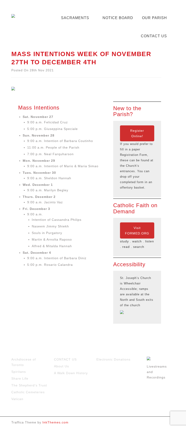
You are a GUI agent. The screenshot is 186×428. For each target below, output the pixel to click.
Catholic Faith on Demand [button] (135, 208)
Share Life (19, 378)
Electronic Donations (113, 359)
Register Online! (137, 133)
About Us (61, 366)
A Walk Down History (71, 373)
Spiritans (18, 371)
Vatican (17, 399)
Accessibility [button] (129, 264)
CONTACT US (154, 36)
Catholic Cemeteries (28, 392)
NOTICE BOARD (118, 18)
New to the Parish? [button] (127, 111)
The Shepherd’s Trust (29, 385)
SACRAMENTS (75, 18)
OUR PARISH (154, 18)
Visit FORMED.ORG (137, 230)
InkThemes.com (55, 422)
